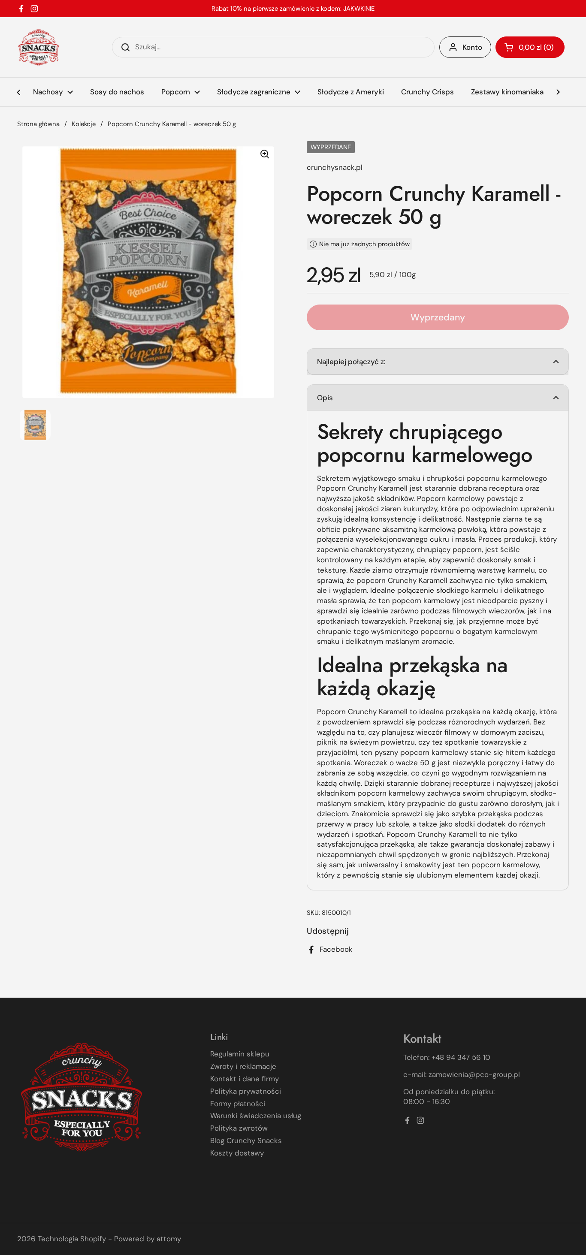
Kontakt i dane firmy (244, 1078)
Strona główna (38, 124)
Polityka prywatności (245, 1091)
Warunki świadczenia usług (255, 1115)
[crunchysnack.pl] (38, 47)
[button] (530, 47)
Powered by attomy (147, 1238)
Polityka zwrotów (239, 1128)
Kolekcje (84, 124)
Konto (472, 47)
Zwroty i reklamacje (243, 1066)
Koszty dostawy (237, 1153)
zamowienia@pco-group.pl (474, 1074)
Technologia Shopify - (75, 1238)
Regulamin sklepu (239, 1054)
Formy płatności (237, 1103)
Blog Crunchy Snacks (246, 1140)
